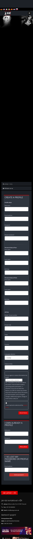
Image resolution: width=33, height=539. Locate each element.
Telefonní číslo (8, 364)
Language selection (10, 354)
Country (7, 344)
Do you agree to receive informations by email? (16, 376)
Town (6, 334)
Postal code (8, 325)
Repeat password (9, 235)
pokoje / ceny (8, 184)
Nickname (7, 205)
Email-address (8, 215)
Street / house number (11, 315)
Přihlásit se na (8, 188)
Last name (7, 259)
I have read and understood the (16, 406)
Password (7, 225)
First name (7, 249)
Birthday (7, 269)
